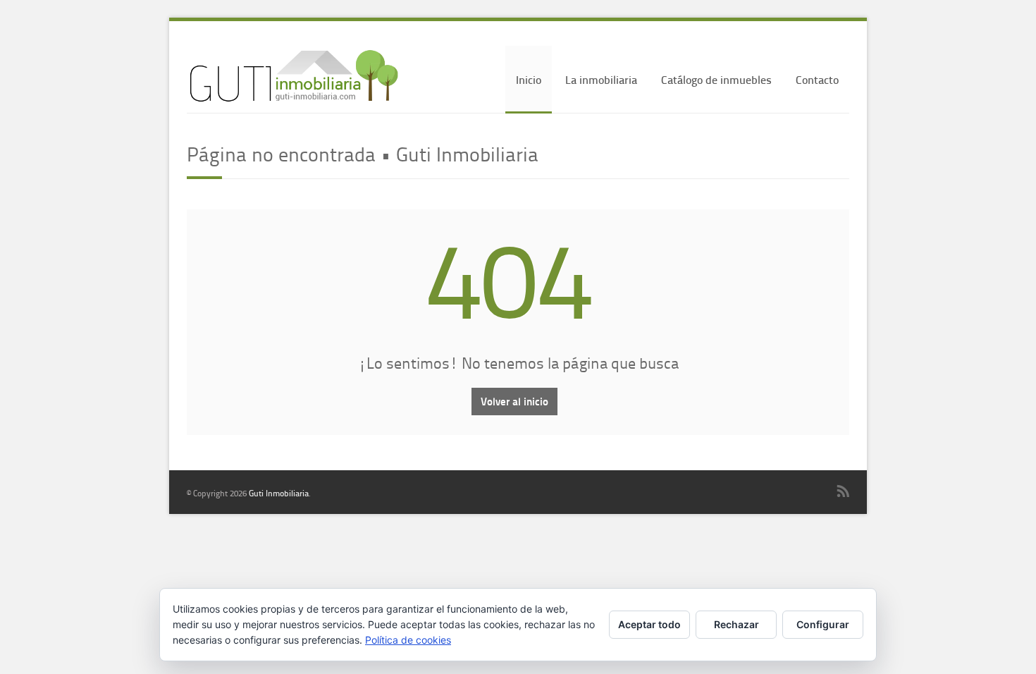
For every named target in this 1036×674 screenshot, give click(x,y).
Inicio (528, 79)
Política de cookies (408, 640)
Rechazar (736, 624)
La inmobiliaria (601, 79)
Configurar (822, 624)
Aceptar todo (649, 624)
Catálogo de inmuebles (716, 79)
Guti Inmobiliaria (279, 493)
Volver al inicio (514, 401)
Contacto (817, 79)
